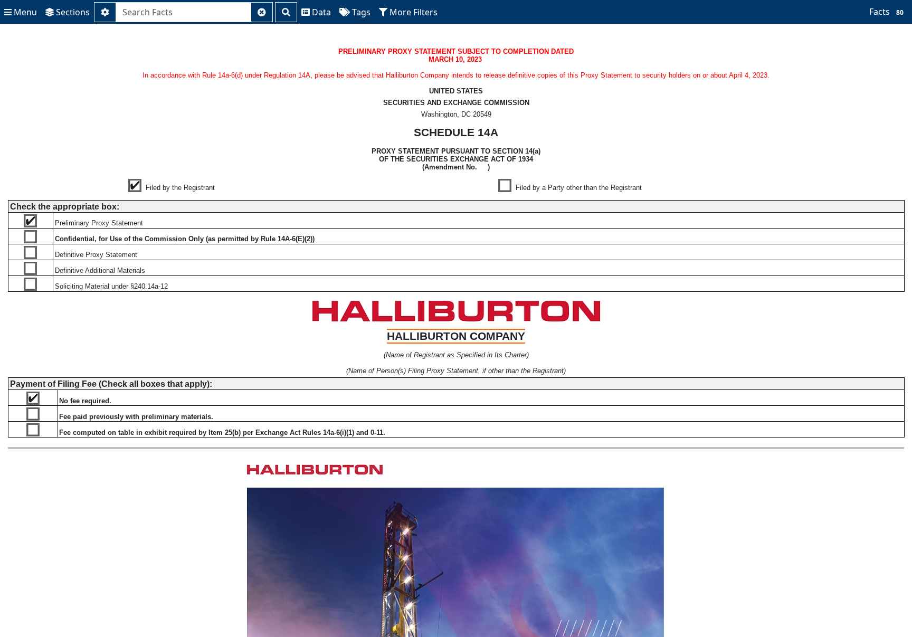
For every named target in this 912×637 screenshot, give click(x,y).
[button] (20, 12)
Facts (886, 11)
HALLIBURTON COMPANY (456, 336)
